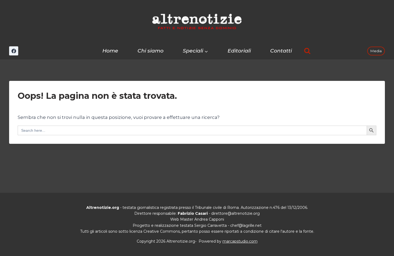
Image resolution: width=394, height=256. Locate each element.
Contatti (281, 51)
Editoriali (239, 51)
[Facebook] (13, 50)
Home (110, 51)
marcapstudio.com (240, 241)
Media (376, 51)
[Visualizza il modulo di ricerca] (307, 51)
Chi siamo (150, 51)
